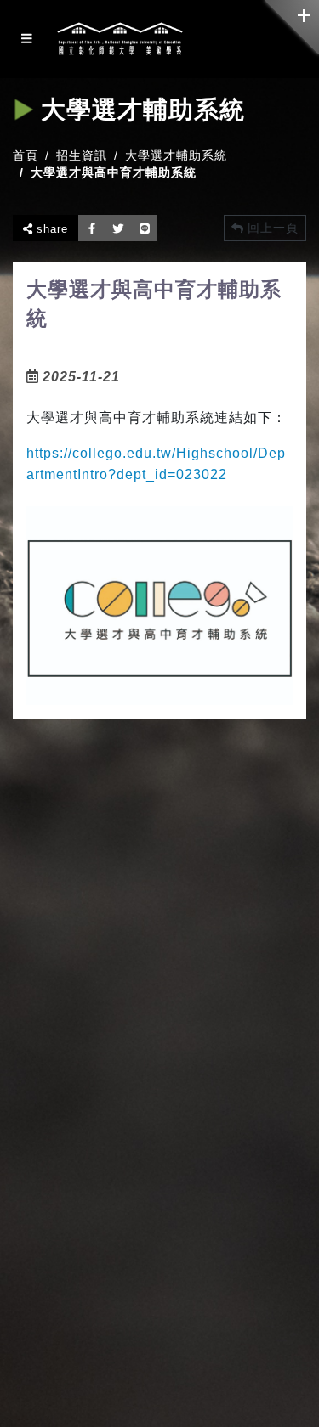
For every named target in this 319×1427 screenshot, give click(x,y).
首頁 (25, 155)
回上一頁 (271, 227)
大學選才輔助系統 (176, 155)
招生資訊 (81, 155)
